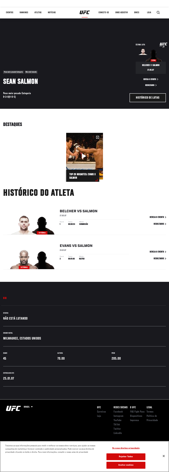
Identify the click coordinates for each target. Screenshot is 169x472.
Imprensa (134, 420)
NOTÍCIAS (52, 12)
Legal (149, 407)
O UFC (133, 407)
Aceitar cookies (126, 465)
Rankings (24, 12)
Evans (65, 246)
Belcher (68, 211)
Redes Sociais (121, 407)
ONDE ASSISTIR (121, 12)
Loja (99, 416)
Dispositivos (136, 416)
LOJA (149, 12)
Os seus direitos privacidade (126, 448)
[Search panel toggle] (158, 12)
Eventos (9, 12)
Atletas (37, 12)
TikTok (117, 424)
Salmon (90, 211)
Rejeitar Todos (126, 457)
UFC (99, 407)
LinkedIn (118, 433)
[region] (84, 456)
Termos (150, 411)
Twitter (117, 429)
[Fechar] (163, 456)
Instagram (118, 416)
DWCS (136, 12)
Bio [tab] (5, 298)
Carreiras (101, 411)
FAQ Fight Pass (137, 411)
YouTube (117, 420)
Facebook (118, 411)
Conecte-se (104, 12)
